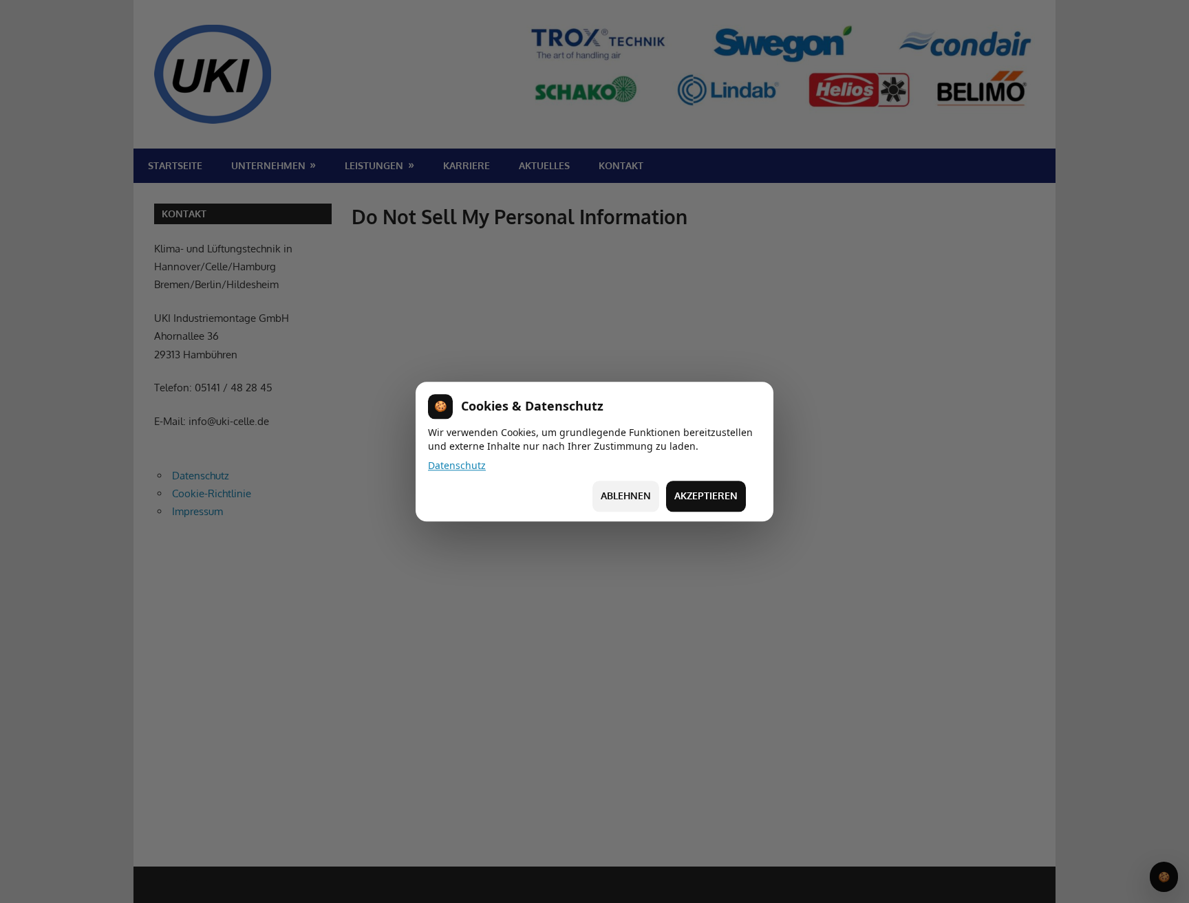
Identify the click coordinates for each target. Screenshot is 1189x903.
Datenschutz (457, 465)
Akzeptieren (706, 496)
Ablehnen (626, 496)
